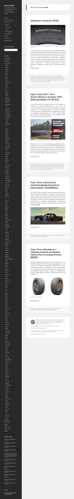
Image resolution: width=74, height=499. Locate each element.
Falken (6, 156)
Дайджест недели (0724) (10, 446)
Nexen (6, 272)
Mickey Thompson (9, 259)
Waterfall (7, 402)
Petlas (6, 300)
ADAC (51, 76)
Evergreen (7, 152)
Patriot (6, 296)
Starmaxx (7, 352)
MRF (6, 267)
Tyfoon (6, 389)
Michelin (7, 256)
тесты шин (35, 81)
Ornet (6, 287)
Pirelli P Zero (58, 166)
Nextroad (7, 274)
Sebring (7, 341)
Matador (7, 243)
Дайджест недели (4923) (10, 479)
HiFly (6, 189)
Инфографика (7, 58)
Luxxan (6, 237)
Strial (6, 355)
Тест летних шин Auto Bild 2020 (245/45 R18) (10, 493)
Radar (6, 317)
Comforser (7, 111)
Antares (7, 74)
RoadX (6, 326)
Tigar (6, 370)
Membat (7, 254)
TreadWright (8, 385)
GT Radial (7, 182)
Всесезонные (8, 27)
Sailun (6, 337)
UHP (59, 168)
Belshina (7, 93)
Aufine (6, 87)
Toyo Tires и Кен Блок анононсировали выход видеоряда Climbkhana (44, 185)
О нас (31, 326)
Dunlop (6, 141)
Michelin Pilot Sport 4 (39, 166)
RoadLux (7, 324)
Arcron (6, 80)
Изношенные (8, 33)
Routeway (7, 331)
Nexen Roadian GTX (59, 77)
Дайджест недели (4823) (10, 483)
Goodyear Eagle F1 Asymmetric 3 (53, 165)
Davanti (7, 128)
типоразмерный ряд (39, 309)
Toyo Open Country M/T (37, 80)
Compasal (7, 113)
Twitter (32, 328)
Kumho (6, 222)
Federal (6, 158)
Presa (6, 311)
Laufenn (7, 232)
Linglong (7, 235)
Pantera (7, 293)
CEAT (6, 106)
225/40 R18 (52, 164)
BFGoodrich (7, 100)
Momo (6, 265)
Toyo (6, 378)
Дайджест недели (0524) (10, 459)
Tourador (7, 376)
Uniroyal (7, 392)
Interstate (7, 195)
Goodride (7, 174)
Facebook (37, 328)
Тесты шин (7, 22)
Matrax (6, 246)
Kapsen (6, 209)
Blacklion (7, 102)
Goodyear (7, 176)
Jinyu (6, 204)
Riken (6, 320)
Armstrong (7, 82)
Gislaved (7, 167)
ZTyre (6, 418)
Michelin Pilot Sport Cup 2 (49, 166)
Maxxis (6, 252)
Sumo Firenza (8, 359)
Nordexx (7, 280)
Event (6, 150)
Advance (54, 76)
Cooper (6, 119)
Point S (6, 307)
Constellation (8, 115)
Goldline (7, 171)
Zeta (6, 413)
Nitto (6, 276)
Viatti (6, 394)
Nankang (7, 270)
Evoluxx (7, 154)
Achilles (6, 65)
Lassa (6, 230)
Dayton (6, 130)
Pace (6, 291)
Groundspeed (8, 180)
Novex (6, 283)
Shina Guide (9, 5)
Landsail (7, 224)
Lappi (6, 228)
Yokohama (7, 409)
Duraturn (7, 143)
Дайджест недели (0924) (10, 439)
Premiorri (7, 309)
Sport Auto (39, 168)
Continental (7, 117)
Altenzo (6, 71)
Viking (6, 396)
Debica (6, 132)
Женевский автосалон (55, 80)
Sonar (6, 348)
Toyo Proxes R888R (46, 80)
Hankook (7, 185)
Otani (6, 289)
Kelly (6, 211)
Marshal (7, 239)
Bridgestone (7, 104)
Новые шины (7, 63)
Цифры (6, 431)
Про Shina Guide (7, 40)
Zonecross (7, 415)
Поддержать (45, 326)
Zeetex (6, 411)
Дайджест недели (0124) (10, 471)
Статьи (6, 36)
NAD (53, 77)
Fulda (6, 163)
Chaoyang (7, 108)
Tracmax (7, 381)
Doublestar (7, 139)
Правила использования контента (49, 331)
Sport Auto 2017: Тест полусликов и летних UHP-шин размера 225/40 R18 (46, 97)
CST (6, 126)
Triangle (7, 387)
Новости (6, 18)
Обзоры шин (7, 38)
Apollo (6, 78)
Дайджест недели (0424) (10, 463)
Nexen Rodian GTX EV (34, 78)
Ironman (7, 200)
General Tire (8, 165)
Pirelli (6, 302)
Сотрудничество (38, 326)
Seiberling (7, 344)
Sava (6, 339)
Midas (6, 261)
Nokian (6, 278)
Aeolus (6, 67)
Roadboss (7, 322)
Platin (6, 304)
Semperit (7, 346)
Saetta (6, 335)
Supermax (7, 361)
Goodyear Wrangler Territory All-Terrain (43, 77)
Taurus (6, 363)
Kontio (6, 217)
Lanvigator (7, 226)
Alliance (7, 69)
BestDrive (7, 97)
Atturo (6, 84)
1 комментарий (48, 169)
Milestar (7, 263)
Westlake (7, 405)
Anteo (6, 76)
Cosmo (6, 121)
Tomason (7, 372)
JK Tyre (6, 206)
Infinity (6, 193)
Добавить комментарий (45, 81)
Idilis (6, 191)
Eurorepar (7, 148)
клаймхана (32, 236)
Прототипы (7, 422)
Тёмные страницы (8, 20)
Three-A (7, 368)
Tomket (6, 374)
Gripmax (7, 178)
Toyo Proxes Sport (54, 168)
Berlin (6, 95)
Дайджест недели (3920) (44, 20)
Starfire (6, 350)
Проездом (6, 420)
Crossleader (7, 124)
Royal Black (7, 333)
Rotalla (6, 328)
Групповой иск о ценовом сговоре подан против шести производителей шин (10, 455)
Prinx (6, 315)
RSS (46, 328)
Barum (6, 91)
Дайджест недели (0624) (10, 450)
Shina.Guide (38, 334)
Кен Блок (63, 235)
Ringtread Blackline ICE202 (45, 78)
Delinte (6, 134)
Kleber (6, 215)
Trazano (7, 383)
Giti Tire (7, 169)
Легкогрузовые (8, 31)
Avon (6, 89)
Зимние (7, 24)
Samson (52, 78)
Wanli (6, 400)
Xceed (6, 407)
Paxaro (6, 298)
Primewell (7, 313)
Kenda (6, 213)
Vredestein (7, 398)
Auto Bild (58, 76)
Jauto (6, 202)
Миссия (51, 326)
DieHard (7, 137)
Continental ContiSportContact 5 (39, 165)
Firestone (7, 161)
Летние (7, 29)
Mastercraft (7, 241)
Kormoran (7, 219)
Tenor (6, 365)
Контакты (56, 326)
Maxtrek (7, 250)
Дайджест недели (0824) (10, 443)
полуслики (35, 169)
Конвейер (6, 60)
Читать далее (35, 68)
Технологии (7, 429)
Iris (6, 198)
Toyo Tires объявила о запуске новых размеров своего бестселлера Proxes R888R (45, 253)
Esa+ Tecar (7, 145)
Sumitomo (7, 357)
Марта (39, 76)
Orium (6, 285)
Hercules (7, 187)
